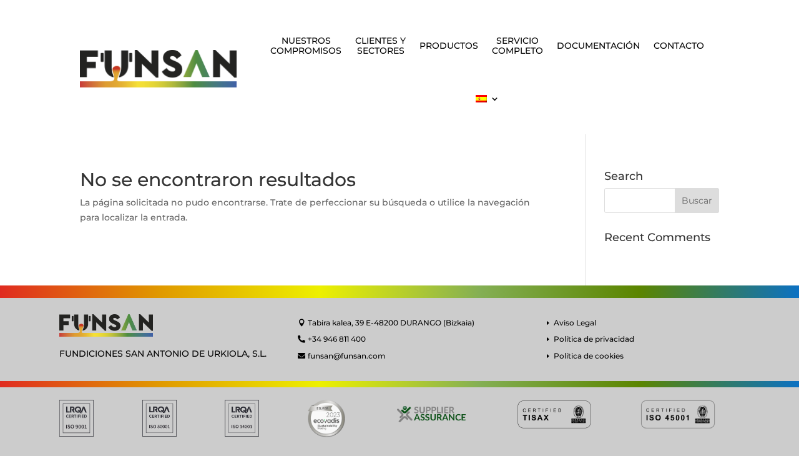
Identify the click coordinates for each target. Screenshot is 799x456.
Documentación (598, 45)
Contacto (679, 45)
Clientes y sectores (380, 46)
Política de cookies (589, 355)
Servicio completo (517, 46)
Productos (448, 45)
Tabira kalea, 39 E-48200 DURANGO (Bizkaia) (391, 322)
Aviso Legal (575, 322)
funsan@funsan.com (347, 355)
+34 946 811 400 (337, 339)
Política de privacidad (594, 339)
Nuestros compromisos (305, 46)
